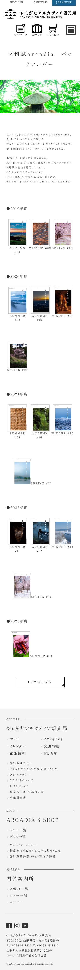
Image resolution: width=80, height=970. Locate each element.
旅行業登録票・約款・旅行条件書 (33, 856)
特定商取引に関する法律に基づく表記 (35, 850)
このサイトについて (22, 780)
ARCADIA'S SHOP (32, 819)
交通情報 (51, 746)
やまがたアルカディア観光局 (37, 728)
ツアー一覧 (18, 830)
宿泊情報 (18, 753)
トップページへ (40, 682)
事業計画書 (18, 797)
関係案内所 (20, 878)
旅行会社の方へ (21, 763)
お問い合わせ (19, 786)
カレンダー (18, 746)
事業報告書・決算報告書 (27, 792)
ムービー (17, 902)
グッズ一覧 (18, 836)
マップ (14, 739)
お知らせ (50, 753)
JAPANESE (64, 2)
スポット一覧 (19, 889)
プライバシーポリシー (23, 845)
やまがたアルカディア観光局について (34, 769)
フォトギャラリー (20, 774)
